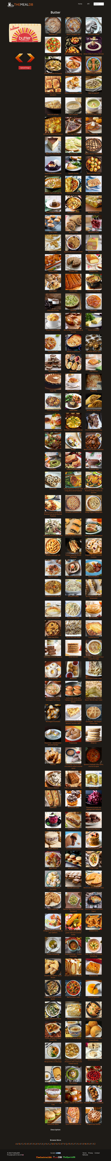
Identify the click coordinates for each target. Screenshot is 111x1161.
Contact (97, 1153)
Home (80, 4)
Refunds (85, 1155)
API (88, 4)
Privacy (90, 1153)
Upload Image (25, 68)
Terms (85, 1153)
